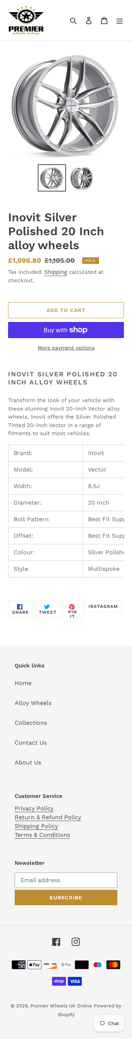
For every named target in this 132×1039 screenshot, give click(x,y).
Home (23, 683)
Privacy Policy (34, 808)
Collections (31, 722)
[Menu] (119, 20)
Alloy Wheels (33, 702)
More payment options (66, 348)
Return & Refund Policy (48, 817)
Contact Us (31, 742)
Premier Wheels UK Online (61, 1005)
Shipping (55, 272)
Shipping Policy (36, 826)
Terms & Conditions (42, 834)
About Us (28, 762)
